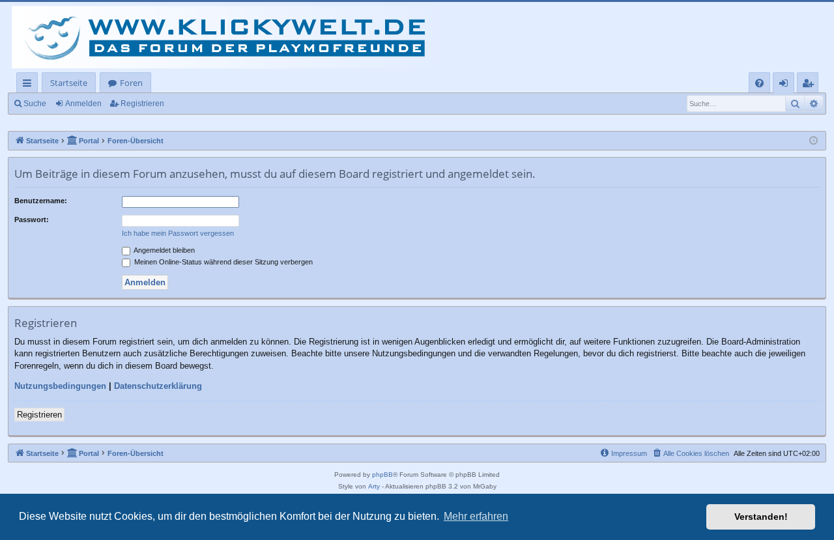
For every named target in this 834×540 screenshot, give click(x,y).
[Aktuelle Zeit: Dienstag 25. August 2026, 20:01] (813, 141)
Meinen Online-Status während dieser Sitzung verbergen (222, 262)
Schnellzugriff (29, 85)
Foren (131, 83)
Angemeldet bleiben (163, 250)
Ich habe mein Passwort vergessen (178, 233)
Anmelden (83, 103)
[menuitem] (759, 83)
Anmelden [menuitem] (786, 85)
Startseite (68, 83)
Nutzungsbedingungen (60, 386)
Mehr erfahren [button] (476, 516)
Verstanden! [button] (761, 516)
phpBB (382, 474)
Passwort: (31, 219)
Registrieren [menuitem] (810, 85)
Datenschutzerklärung (158, 386)
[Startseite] (228, 37)
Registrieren (142, 103)
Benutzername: (40, 201)
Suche (34, 103)
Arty (374, 486)
